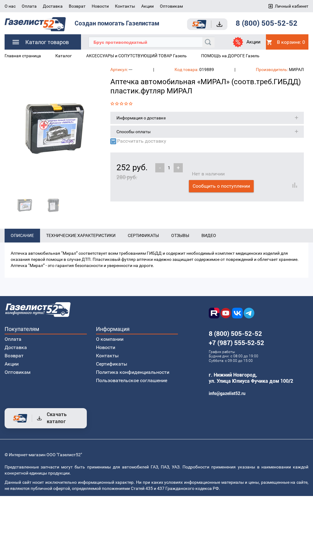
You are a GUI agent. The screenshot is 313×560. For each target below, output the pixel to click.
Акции (147, 6)
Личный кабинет (291, 6)
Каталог (63, 55)
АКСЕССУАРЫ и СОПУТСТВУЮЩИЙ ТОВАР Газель (136, 55)
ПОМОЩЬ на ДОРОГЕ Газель (230, 55)
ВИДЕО (208, 235)
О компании (109, 339)
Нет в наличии (208, 174)
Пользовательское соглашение (131, 380)
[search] (208, 42)
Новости (100, 6)
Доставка (53, 6)
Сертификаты (143, 235)
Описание (22, 235)
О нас (10, 6)
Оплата (29, 6)
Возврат (77, 6)
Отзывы (180, 235)
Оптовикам (171, 6)
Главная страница (23, 55)
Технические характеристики (81, 235)
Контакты (125, 6)
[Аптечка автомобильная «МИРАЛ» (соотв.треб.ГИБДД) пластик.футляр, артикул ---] (53, 127)
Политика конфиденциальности (132, 372)
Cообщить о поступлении (221, 186)
